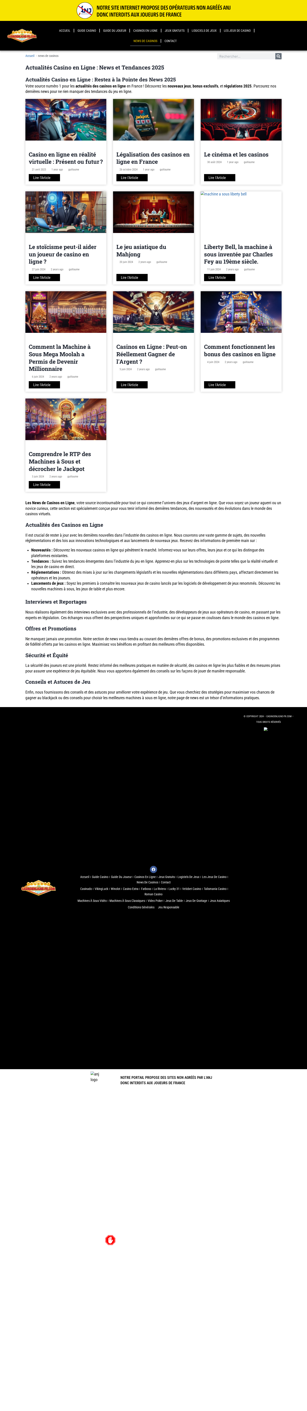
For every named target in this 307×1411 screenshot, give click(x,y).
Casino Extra (130, 889)
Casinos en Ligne (145, 30)
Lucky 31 (174, 889)
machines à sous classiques (127, 901)
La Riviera (160, 889)
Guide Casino (87, 30)
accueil (64, 30)
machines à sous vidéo (92, 901)
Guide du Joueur (114, 30)
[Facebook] (153, 869)
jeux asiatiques (220, 901)
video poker (155, 901)
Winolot (115, 889)
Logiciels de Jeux (204, 30)
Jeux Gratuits (175, 30)
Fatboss (146, 889)
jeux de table (174, 901)
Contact (171, 41)
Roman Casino (153, 894)
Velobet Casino (191, 889)
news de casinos (145, 41)
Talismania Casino (215, 889)
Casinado (86, 889)
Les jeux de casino (237, 30)
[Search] (278, 56)
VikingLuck (101, 889)
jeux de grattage (196, 901)
